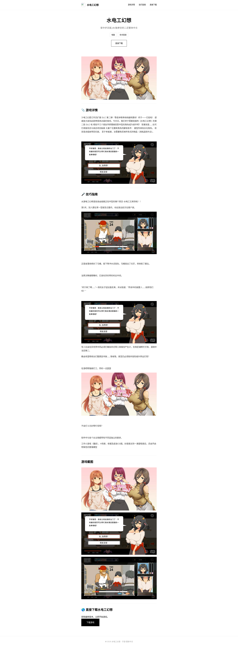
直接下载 (153, 5)
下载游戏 (90, 622)
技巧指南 (142, 5)
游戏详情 (131, 5)
